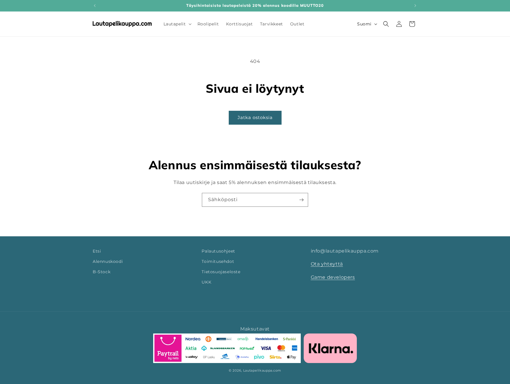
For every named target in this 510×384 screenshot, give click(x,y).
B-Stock (101, 271)
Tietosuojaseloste (221, 271)
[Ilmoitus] (415, 5)
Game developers (333, 277)
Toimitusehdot (218, 261)
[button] (177, 24)
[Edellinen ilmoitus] (94, 5)
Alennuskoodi (108, 261)
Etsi (97, 251)
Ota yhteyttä (327, 264)
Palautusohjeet (218, 251)
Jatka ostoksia (255, 117)
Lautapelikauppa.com (262, 370)
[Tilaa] (301, 200)
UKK (206, 282)
